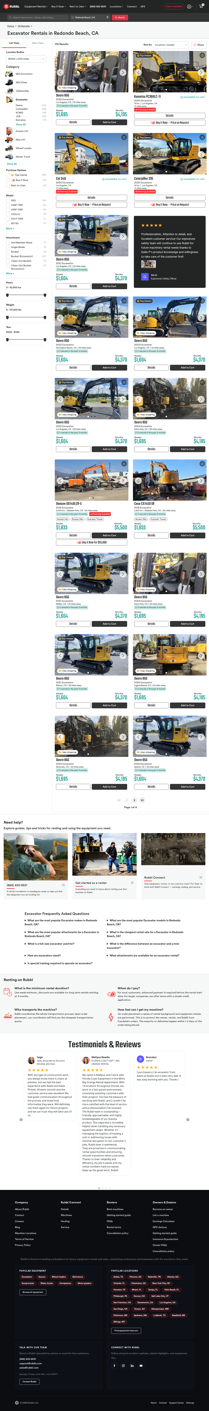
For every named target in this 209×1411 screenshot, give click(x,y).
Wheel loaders (59, 1277)
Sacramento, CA (145, 1303)
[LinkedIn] (132, 1366)
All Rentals (24, 26)
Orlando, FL (119, 1283)
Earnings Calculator (164, 1221)
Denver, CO (139, 1296)
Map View (38, 43)
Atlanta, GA (173, 1277)
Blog (17, 1227)
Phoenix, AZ (135, 1277)
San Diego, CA (120, 1309)
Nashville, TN (154, 1277)
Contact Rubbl (29, 1382)
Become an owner (163, 1209)
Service (65, 1227)
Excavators (27, 1277)
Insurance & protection (165, 1239)
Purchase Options (16, 170)
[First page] (119, 800)
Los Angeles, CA (167, 1303)
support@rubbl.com (30, 1363)
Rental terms (114, 1227)
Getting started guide (119, 1215)
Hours (9, 282)
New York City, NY (161, 1283)
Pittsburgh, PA (120, 1296)
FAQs (110, 1221)
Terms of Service (24, 1239)
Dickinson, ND (120, 1315)
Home (10, 26)
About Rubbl (22, 1209)
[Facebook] (114, 1366)
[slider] (7, 295)
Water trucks (47, 1283)
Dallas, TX (118, 1277)
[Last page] (142, 800)
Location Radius (15, 52)
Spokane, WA (140, 1315)
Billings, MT (119, 1322)
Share (200, 45)
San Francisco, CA (122, 1303)
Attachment (13, 238)
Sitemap (190, 1403)
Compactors (65, 1283)
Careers (19, 1221)
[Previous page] (127, 800)
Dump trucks (28, 1283)
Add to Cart (109, 122)
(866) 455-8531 (98, 6)
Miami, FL (137, 1290)
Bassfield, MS (178, 1315)
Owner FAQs (160, 1245)
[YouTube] (141, 1366)
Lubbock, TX (159, 1315)
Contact (19, 1215)
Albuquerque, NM (160, 1309)
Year (8, 327)
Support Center (176, 1403)
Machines (66, 1215)
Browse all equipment (33, 1292)
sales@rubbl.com (29, 1368)
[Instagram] (123, 1366)
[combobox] (38, 17)
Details (65, 1209)
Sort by (148, 45)
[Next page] (134, 800)
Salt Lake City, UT (159, 1296)
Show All (21, 124)
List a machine (174, 6)
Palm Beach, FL (171, 1290)
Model (9, 195)
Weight (10, 305)
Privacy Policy (23, 1245)
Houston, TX (119, 1290)
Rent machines (115, 1209)
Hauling (65, 1221)
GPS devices (160, 1227)
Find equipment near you (126, 1331)
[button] (60, 72)
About (154, 1403)
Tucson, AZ (139, 1309)
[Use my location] (107, 18)
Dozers (42, 1277)
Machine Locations (25, 1233)
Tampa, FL (153, 1290)
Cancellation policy (118, 1233)
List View (14, 43)
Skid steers (77, 1277)
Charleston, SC (138, 1283)
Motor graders (84, 1283)
